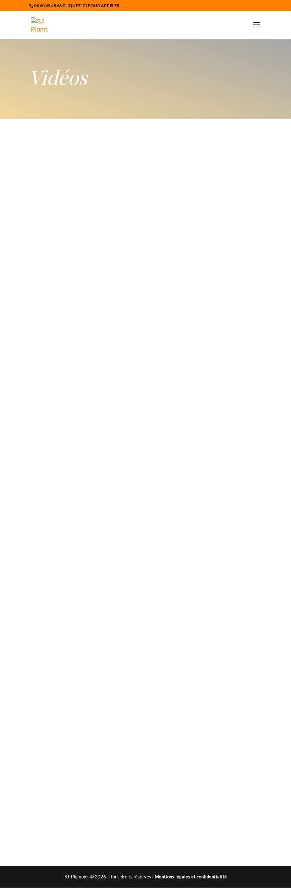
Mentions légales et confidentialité (191, 876)
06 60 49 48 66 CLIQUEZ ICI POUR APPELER (77, 5)
